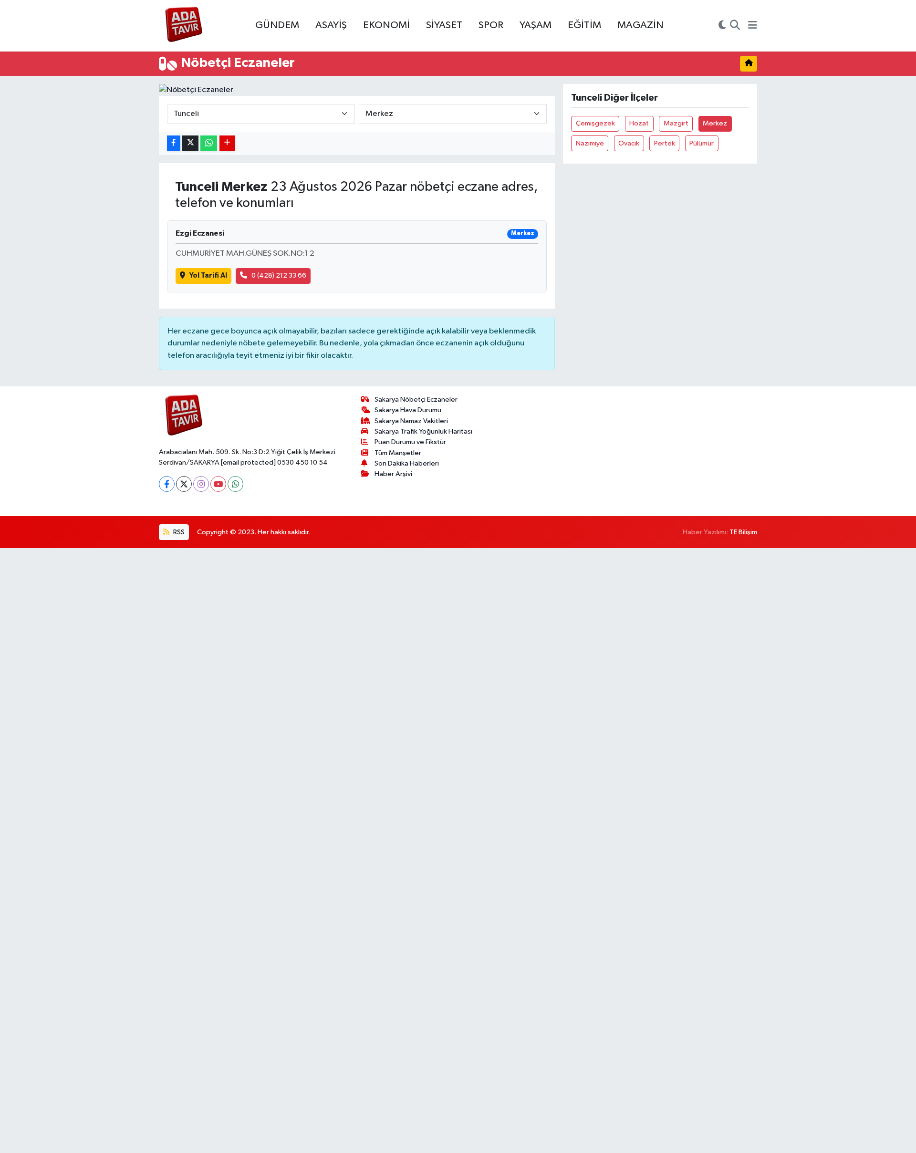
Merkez (715, 123)
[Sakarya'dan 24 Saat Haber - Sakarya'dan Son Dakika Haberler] (184, 26)
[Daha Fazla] (227, 143)
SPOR (491, 25)
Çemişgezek (595, 123)
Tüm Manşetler (398, 453)
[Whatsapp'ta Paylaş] (208, 143)
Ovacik (628, 143)
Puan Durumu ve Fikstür (410, 442)
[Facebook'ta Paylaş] (173, 143)
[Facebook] (167, 484)
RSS (178, 532)
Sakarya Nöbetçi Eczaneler (416, 399)
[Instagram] (201, 484)
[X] (184, 484)
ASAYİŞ (331, 25)
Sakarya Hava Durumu (408, 410)
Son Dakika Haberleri (407, 463)
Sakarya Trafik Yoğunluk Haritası (423, 431)
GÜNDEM (277, 25)
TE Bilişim (743, 532)
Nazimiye (590, 143)
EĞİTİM (584, 25)
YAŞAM (536, 25)
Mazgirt (676, 123)
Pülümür (701, 143)
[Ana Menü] (752, 26)
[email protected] (248, 462)
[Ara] (735, 26)
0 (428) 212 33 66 (278, 275)
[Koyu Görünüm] (722, 26)
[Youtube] (218, 484)
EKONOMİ (386, 25)
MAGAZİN (640, 25)
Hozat (639, 123)
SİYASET (444, 25)
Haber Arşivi (393, 474)
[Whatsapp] (235, 484)
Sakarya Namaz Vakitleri (411, 421)
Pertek (664, 143)
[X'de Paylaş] (190, 143)
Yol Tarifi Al (208, 275)
